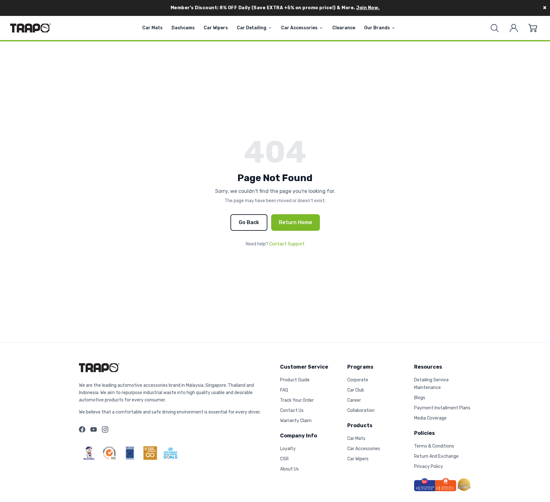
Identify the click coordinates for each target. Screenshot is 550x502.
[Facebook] (82, 429)
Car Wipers (216, 28)
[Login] (514, 28)
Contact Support (287, 244)
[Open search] (495, 28)
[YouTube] (93, 429)
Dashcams (183, 28)
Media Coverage (430, 418)
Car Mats (152, 28)
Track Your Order (297, 400)
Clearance (343, 28)
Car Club (355, 390)
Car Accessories (299, 28)
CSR (284, 459)
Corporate (357, 380)
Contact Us (292, 410)
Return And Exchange (436, 456)
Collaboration (361, 410)
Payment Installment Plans (442, 408)
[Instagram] (105, 429)
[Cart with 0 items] (533, 28)
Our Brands (377, 28)
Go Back (249, 222)
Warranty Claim (296, 420)
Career (354, 400)
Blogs (419, 397)
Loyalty (288, 448)
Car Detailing (251, 28)
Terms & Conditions (434, 446)
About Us (289, 469)
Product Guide (295, 380)
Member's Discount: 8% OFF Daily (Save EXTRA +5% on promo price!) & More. (275, 7)
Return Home (295, 222)
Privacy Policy (428, 466)
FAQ (284, 390)
